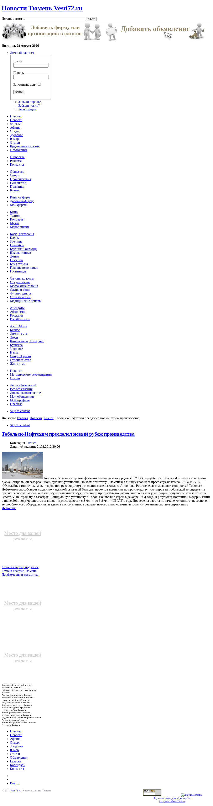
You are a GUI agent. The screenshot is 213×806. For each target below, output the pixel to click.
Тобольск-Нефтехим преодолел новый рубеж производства (68, 434)
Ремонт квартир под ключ (20, 567)
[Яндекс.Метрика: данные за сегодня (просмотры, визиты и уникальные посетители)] (191, 795)
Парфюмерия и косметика (20, 574)
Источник (9, 508)
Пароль (18, 72)
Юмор (14, 750)
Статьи (15, 753)
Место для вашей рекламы (22, 535)
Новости (36, 418)
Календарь (17, 765)
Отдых (15, 742)
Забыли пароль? (29, 102)
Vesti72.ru (15, 790)
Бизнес (48, 418)
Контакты (17, 768)
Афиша (15, 739)
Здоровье (16, 746)
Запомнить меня (24, 84)
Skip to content (20, 411)
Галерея (15, 761)
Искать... (8, 18)
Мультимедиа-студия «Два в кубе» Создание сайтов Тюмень (172, 800)
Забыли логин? (29, 105)
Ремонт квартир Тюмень (19, 571)
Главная (22, 418)
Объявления (18, 757)
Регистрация (27, 109)
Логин (17, 61)
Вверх (14, 783)
